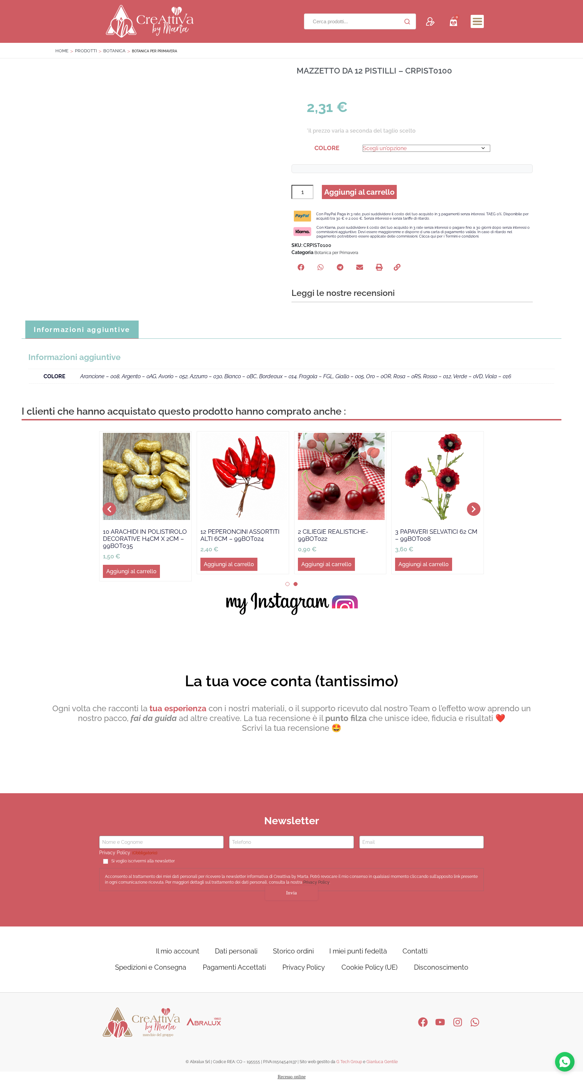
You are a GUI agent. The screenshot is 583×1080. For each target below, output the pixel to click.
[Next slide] (473, 509)
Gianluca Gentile (382, 1061)
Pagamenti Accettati (234, 967)
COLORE (326, 147)
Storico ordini (293, 951)
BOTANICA (114, 50)
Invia (291, 892)
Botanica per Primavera (336, 252)
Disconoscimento (441, 967)
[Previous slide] (109, 509)
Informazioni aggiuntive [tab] (82, 330)
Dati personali (236, 951)
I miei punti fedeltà (358, 951)
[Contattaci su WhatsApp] (565, 1062)
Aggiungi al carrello (359, 192)
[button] (477, 21)
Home (61, 50)
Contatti (414, 951)
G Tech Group (349, 1061)
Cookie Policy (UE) (369, 967)
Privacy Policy (316, 882)
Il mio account (177, 951)
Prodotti (86, 50)
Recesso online (292, 1076)
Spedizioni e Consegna (150, 967)
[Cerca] (407, 21)
